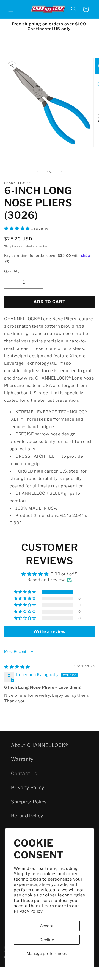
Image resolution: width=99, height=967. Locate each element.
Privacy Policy (28, 911)
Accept (47, 925)
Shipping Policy (29, 802)
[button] (11, 9)
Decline (46, 939)
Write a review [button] (49, 631)
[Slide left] (37, 172)
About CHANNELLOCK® (39, 745)
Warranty (22, 759)
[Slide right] (62, 172)
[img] (17, 666)
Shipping (10, 246)
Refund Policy (27, 816)
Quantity (12, 271)
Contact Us (24, 773)
